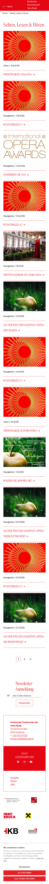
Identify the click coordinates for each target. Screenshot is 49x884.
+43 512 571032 (19, 735)
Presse (13, 781)
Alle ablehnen (24, 873)
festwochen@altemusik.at (22, 739)
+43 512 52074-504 (24, 757)
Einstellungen (24, 867)
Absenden (24, 703)
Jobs (12, 784)
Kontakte (14, 778)
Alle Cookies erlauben (24, 879)
